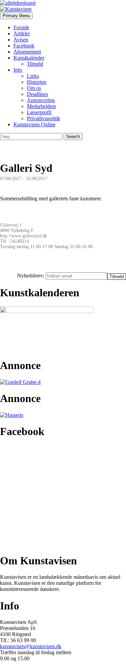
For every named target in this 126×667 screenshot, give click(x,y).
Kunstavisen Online (34, 124)
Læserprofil (39, 112)
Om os (34, 88)
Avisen (20, 39)
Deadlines (37, 94)
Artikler (21, 33)
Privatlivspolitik (43, 118)
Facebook (23, 45)
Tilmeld (35, 64)
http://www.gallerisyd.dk (23, 235)
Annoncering (41, 100)
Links (33, 76)
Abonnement (27, 52)
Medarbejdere (41, 106)
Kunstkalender (28, 58)
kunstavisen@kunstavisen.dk (30, 646)
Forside (21, 27)
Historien (36, 82)
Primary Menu (16, 15)
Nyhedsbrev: (31, 275)
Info (17, 70)
